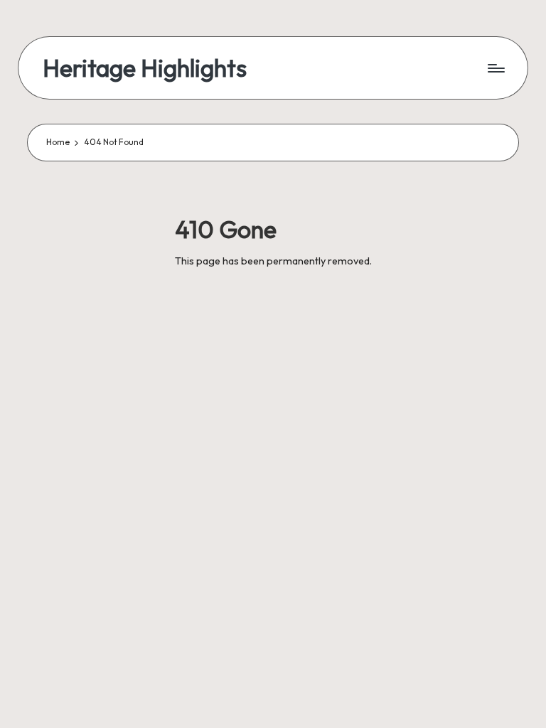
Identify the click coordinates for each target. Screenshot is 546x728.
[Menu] (495, 68)
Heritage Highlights (145, 68)
